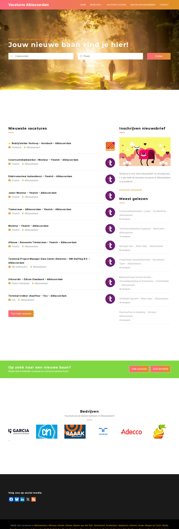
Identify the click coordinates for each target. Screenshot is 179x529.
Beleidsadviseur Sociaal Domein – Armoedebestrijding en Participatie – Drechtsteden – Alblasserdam (144, 281)
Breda (165, 525)
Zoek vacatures (139, 369)
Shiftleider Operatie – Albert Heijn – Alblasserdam (143, 298)
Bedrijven (95, 5)
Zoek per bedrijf (160, 369)
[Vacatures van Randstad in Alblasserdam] (75, 431)
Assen (141, 525)
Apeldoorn (123, 525)
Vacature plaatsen (116, 5)
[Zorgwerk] (160, 431)
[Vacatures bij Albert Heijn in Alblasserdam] (19, 431)
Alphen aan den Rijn (83, 525)
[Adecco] (103, 431)
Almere (68, 525)
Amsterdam (111, 525)
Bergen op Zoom (153, 525)
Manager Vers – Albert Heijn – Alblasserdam (141, 246)
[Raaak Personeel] (47, 431)
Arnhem (133, 525)
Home (83, 5)
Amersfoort (99, 525)
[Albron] (132, 431)
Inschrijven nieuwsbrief (143, 5)
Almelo (60, 525)
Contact (164, 5)
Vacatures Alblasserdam (28, 5)
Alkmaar (52, 525)
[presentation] (8, 441)
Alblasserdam (40, 525)
